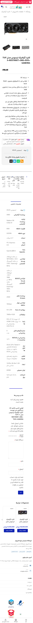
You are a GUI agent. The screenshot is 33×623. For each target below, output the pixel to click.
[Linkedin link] (15, 4)
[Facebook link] (21, 4)
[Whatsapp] (18, 161)
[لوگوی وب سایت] (16, 7)
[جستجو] (6, 7)
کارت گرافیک (5, 12)
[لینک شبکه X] (19, 4)
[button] (28, 29)
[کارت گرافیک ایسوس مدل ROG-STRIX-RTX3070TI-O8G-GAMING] (22, 512)
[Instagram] (11, 161)
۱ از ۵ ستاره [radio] (16, 436)
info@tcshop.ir (24, 571)
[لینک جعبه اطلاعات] (16, 142)
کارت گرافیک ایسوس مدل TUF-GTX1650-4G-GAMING (9, 523)
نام (21, 461)
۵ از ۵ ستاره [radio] (9, 436)
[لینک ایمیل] (17, 4)
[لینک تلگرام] (10, 4)
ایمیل (20, 469)
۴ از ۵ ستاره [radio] (11, 436)
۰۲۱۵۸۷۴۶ (25, 566)
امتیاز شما (21, 435)
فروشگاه (29, 12)
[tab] (16, 203)
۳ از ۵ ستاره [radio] (12, 436)
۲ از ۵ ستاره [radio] (14, 436)
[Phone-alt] (21, 161)
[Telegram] (14, 161)
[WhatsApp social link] (13, 4)
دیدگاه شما (18, 440)
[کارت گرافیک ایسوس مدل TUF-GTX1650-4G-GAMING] (9, 512)
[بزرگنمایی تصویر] (26, 39)
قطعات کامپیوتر (17, 12)
